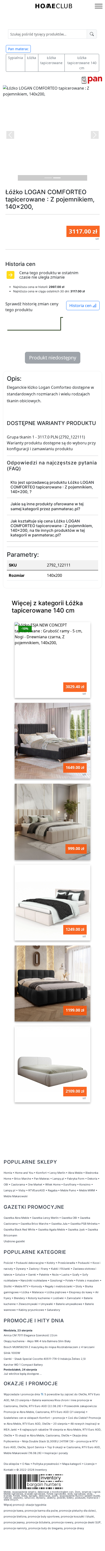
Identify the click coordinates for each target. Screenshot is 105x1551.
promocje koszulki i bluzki (77, 1516)
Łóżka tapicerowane (51, 60)
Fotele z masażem (87, 1280)
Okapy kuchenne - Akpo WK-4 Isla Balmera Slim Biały (37, 1341)
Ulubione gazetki (14, 1241)
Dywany (21, 1268)
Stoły (78, 1286)
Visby (21, 1190)
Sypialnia (15, 57)
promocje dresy (74, 1528)
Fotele (69, 1280)
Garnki (32, 1274)
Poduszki (84, 1263)
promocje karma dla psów (41, 1510)
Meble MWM (87, 1190)
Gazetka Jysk (76, 1229)
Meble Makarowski (16, 1196)
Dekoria (92, 1178)
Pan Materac (42, 1178)
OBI (6, 1184)
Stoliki (8, 1286)
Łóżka (31, 57)
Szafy (75, 1274)
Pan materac (18, 49)
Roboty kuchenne (39, 1298)
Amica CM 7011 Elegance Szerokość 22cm (30, 1335)
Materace (38, 1292)
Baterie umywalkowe (69, 1304)
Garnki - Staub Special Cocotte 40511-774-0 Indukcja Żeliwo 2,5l (45, 1359)
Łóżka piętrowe (56, 1292)
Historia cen (81, 305)
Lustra (65, 1274)
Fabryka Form (75, 1178)
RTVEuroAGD (36, 1190)
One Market (35, 1184)
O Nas (26, 1464)
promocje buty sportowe (43, 1516)
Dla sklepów (11, 1464)
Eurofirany (69, 1184)
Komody (36, 1286)
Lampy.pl (58, 1178)
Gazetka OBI (69, 1217)
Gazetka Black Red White (19, 1229)
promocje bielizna (15, 1516)
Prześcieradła (66, 1263)
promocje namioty (15, 1528)
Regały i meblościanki (59, 1286)
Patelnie (44, 1274)
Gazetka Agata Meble (51, 1229)
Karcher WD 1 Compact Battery (23, 1364)
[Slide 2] (57, 178)
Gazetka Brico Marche (34, 1223)
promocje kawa (13, 1510)
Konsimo (85, 1184)
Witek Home (53, 1184)
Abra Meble (75, 1172)
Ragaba (52, 1190)
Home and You (24, 1172)
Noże (55, 1274)
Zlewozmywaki (28, 1304)
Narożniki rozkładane (34, 1280)
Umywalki (47, 1304)
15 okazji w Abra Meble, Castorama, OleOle (42, 1435)
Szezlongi (56, 1280)
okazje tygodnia (36, 1504)
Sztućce (20, 1274)
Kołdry (51, 1263)
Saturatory (53, 1310)
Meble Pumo (68, 1190)
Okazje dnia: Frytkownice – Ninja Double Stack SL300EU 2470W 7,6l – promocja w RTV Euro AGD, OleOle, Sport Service (50, 1441)
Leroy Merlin (57, 1172)
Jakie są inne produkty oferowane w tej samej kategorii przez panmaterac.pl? (47, 506)
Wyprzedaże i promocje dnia (22, 1394)
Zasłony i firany (38, 1268)
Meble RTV (21, 1286)
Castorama (18, 1184)
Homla (8, 1172)
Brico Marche (22, 1178)
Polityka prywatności (46, 1464)
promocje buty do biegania (45, 1528)
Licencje (89, 1464)
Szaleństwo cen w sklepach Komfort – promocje (34, 1418)
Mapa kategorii (71, 1464)
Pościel (8, 1263)
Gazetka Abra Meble (16, 1217)
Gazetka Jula (59, 1223)
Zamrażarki (74, 1298)
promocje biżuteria (38, 1522)
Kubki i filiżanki (60, 1268)
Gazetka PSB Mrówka (83, 1223)
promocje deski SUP (88, 1522)
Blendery (19, 1298)
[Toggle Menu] (99, 6)
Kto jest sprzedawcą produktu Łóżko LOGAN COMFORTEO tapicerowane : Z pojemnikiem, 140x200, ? (52, 487)
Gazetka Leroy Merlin (45, 1217)
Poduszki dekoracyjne (30, 1263)
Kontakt (8, 1469)
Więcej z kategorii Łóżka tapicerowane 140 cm (47, 606)
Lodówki (58, 1298)
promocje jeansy (14, 1522)
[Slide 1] (48, 178)
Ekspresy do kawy (80, 1292)
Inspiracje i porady (56, 1453)
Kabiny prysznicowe (31, 1310)
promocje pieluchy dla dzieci (77, 1510)
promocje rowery (62, 1522)
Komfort (41, 1172)
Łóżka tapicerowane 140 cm (81, 62)
